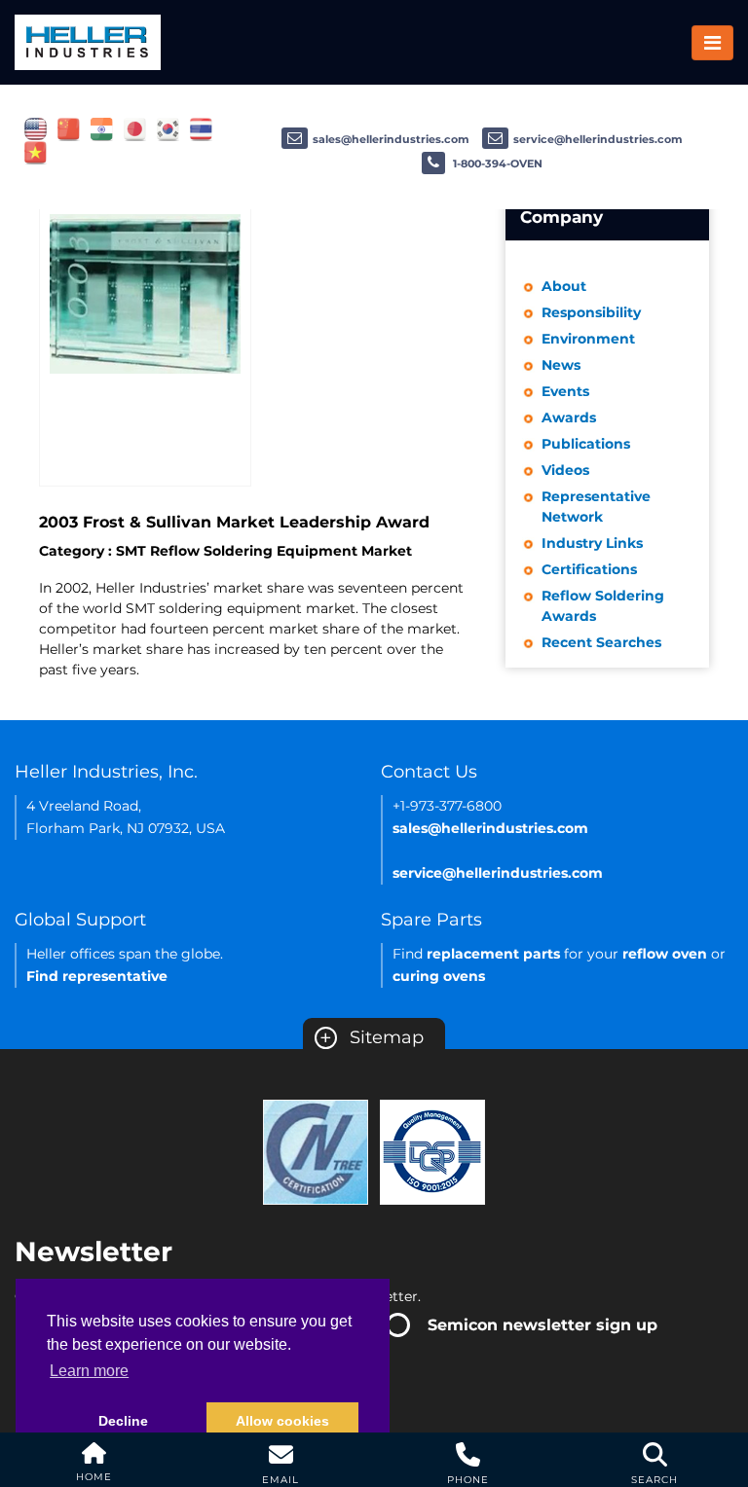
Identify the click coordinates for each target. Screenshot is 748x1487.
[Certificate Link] (315, 1151)
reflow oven (664, 953)
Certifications (589, 569)
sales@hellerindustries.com (391, 139)
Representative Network (596, 507)
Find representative (97, 976)
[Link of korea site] (168, 128)
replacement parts (493, 953)
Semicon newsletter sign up (542, 1325)
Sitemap (371, 1037)
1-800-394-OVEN (496, 163)
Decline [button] (123, 1421)
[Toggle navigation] (712, 42)
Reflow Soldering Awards (603, 606)
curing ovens (439, 976)
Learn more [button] (89, 1370)
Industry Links (592, 543)
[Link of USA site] (35, 128)
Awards (569, 417)
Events (565, 391)
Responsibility (591, 312)
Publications (586, 444)
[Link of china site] (68, 128)
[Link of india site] (102, 128)
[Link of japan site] (135, 128)
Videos (565, 470)
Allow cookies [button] (282, 1421)
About (564, 286)
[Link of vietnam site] (35, 152)
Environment (588, 338)
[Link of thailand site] (201, 128)
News (561, 365)
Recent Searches (601, 642)
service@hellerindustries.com (598, 139)
